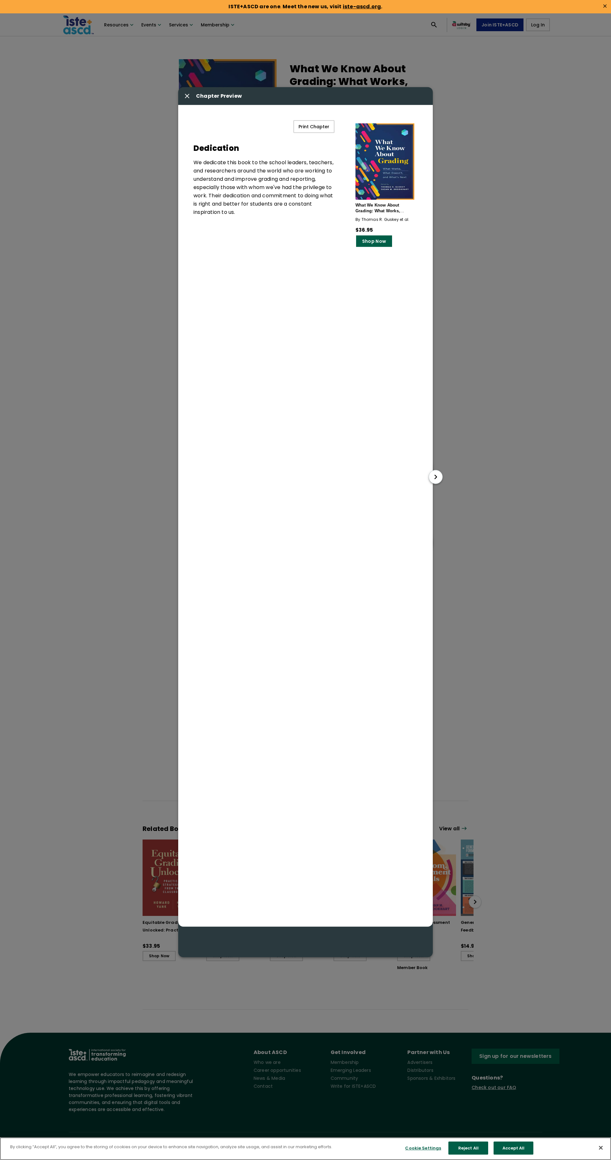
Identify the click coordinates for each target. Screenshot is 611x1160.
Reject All (468, 1148)
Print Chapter (313, 126)
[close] (605, 6)
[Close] (601, 1148)
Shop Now (374, 241)
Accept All (513, 1148)
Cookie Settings (423, 1148)
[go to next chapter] (436, 477)
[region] (305, 1148)
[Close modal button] (187, 96)
